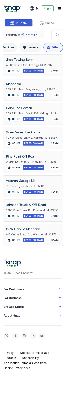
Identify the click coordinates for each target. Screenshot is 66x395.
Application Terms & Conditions (25, 363)
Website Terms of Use (34, 352)
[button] (33, 288)
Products (10, 357)
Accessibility (30, 357)
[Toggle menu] (59, 8)
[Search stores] (57, 35)
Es (37, 8)
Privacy (9, 352)
